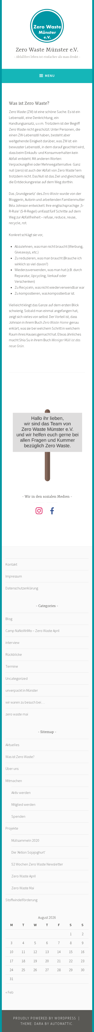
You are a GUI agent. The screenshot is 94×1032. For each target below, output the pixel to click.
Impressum (13, 576)
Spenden (18, 816)
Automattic (61, 1023)
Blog (8, 618)
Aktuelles (12, 744)
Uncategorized (16, 678)
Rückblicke (13, 654)
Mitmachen (13, 780)
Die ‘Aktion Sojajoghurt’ (28, 852)
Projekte (11, 828)
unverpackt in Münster (21, 690)
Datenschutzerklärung (21, 588)
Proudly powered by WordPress (44, 1018)
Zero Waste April (23, 876)
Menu (50, 75)
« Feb (9, 992)
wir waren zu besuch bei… (25, 702)
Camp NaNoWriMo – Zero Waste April (32, 630)
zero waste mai (16, 714)
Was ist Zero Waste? (19, 756)
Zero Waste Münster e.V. (47, 50)
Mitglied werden (23, 804)
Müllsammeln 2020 (25, 840)
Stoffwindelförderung (21, 900)
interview (12, 642)
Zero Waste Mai (22, 888)
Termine (11, 666)
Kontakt (11, 564)
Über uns (11, 768)
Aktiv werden (21, 792)
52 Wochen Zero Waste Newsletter (37, 864)
